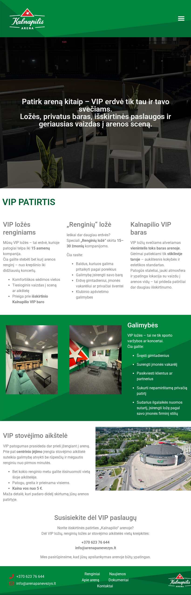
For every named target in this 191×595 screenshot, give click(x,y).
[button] (181, 18)
